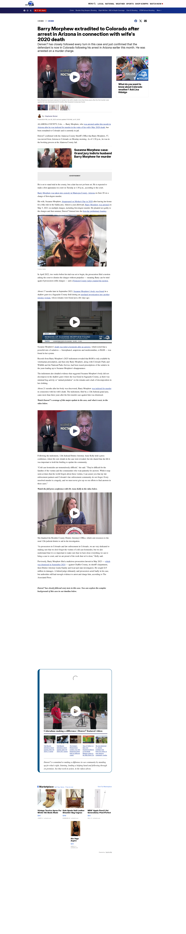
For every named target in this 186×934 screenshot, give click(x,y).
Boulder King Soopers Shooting (86, 10)
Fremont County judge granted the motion (90, 280)
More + (159, 10)
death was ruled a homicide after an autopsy (73, 346)
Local (101, 4)
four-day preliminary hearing (94, 211)
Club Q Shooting (131, 10)
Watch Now (156, 4)
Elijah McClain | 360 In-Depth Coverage (112, 10)
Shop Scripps (141, 4)
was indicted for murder (101, 388)
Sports (130, 4)
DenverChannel (31, 10)
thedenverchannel (28, 10)
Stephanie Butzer (51, 116)
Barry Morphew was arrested (97, 204)
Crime (72, 10)
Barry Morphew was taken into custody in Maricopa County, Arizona (66, 193)
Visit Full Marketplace (105, 786)
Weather (120, 4)
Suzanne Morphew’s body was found (89, 291)
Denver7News (25, 10)
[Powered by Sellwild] (109, 852)
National (109, 4)
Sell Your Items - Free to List (63, 787)
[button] (50, 743)
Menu (91, 4)
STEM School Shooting (146, 10)
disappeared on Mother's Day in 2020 (77, 201)
